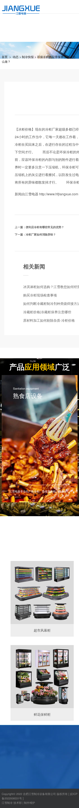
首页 (5, 57)
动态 (16, 57)
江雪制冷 (7, 803)
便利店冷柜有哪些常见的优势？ (45, 227)
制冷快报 (28, 57)
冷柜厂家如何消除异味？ (41, 234)
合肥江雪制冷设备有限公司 (39, 794)
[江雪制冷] (21, 7)
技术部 (17, 803)
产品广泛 (39, 366)
